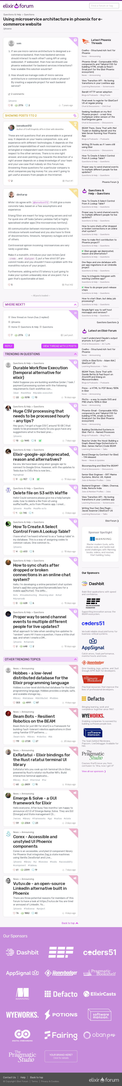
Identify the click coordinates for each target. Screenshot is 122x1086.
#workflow (26, 393)
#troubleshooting (28, 595)
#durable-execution (43, 393)
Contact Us (9, 1077)
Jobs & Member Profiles (93, 480)
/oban (16, 393)
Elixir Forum (109, 330)
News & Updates (97, 460)
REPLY (8, 346)
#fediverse (29, 908)
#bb (50, 737)
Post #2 (69, 285)
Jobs (108, 480)
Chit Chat (106, 106)
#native (58, 818)
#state (67, 818)
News (16, 668)
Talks (105, 366)
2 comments (17, 94)
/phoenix (7, 29)
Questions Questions (107, 322)
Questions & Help (12, 14)
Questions (29, 14)
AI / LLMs (106, 344)
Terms (34, 1081)
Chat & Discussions (91, 106)
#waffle (27, 508)
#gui (50, 818)
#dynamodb (19, 598)
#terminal (35, 780)
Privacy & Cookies (50, 1081)
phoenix (16, 322)
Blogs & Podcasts (90, 95)
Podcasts (104, 139)
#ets (15, 595)
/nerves (17, 818)
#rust (25, 780)
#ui (34, 862)
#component (19, 865)
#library (17, 698)
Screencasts (108, 87)
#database (28, 698)
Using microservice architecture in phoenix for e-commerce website (53, 22)
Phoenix (106, 40)
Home (14, 327)
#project (41, 908)
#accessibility (66, 862)
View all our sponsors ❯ (94, 771)
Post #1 (69, 181)
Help (23, 1077)
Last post (68, 335)
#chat (59, 595)
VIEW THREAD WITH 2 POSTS (59, 346)
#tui (44, 780)
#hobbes (54, 698)
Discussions (107, 123)
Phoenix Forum (109, 182)
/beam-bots (19, 737)
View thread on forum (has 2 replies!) (30, 317)
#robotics (41, 737)
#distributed (41, 698)
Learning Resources (91, 87)
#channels (29, 642)
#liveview (43, 862)
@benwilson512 (40, 202)
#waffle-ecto (39, 508)
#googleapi (18, 475)
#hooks (53, 862)
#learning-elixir (46, 595)
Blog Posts (105, 95)
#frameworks (39, 818)
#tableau (32, 865)
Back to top (68, 923)
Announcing (28, 668)
